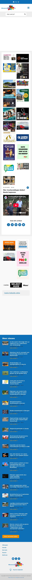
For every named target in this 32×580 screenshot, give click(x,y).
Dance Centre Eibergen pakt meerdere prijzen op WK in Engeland (18, 515)
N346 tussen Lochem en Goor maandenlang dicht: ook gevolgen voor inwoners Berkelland (19, 465)
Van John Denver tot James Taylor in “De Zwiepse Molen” (19, 454)
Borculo (4, 550)
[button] (28, 187)
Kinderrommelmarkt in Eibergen (20, 410)
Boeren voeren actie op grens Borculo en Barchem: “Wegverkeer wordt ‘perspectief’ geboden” (19, 526)
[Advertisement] (16, 34)
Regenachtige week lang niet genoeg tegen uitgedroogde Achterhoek (19, 419)
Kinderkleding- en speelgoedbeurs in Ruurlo (18, 363)
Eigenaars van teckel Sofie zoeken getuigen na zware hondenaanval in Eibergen (18, 392)
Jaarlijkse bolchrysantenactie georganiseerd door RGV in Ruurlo (19, 504)
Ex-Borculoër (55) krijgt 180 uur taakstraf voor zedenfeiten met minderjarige (20, 343)
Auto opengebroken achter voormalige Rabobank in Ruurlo (19, 486)
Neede (4, 547)
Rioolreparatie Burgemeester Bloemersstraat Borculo (19, 436)
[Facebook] (13, 2)
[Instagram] (18, 2)
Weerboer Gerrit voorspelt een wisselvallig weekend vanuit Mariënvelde (19, 354)
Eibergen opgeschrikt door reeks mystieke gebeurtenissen (18, 476)
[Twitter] (16, 2)
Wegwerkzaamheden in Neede (19, 428)
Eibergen (5, 545)
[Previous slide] (3, 285)
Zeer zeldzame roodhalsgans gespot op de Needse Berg (19, 372)
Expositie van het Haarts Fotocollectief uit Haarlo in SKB (20, 445)
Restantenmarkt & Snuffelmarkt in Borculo (17, 402)
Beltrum (4, 555)
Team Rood (10, 577)
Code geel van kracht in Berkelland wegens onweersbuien (17, 382)
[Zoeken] (25, 14)
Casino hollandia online (12, 293)
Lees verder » (14, 348)
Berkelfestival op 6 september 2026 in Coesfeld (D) (19, 494)
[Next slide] (28, 285)
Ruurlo (4, 552)
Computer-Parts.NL (19, 577)
